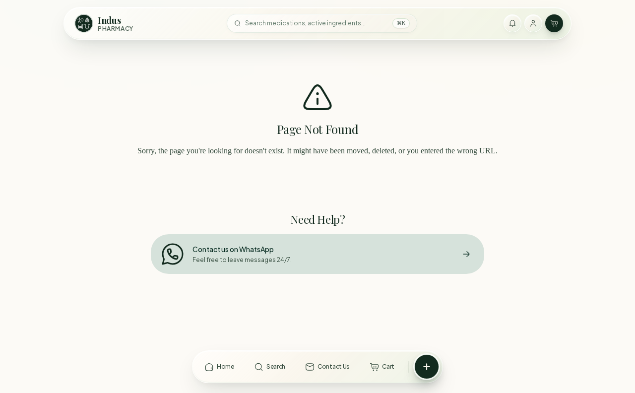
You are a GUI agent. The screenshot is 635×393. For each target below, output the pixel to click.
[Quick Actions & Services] (427, 367)
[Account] (533, 23)
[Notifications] (512, 23)
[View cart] (554, 23)
